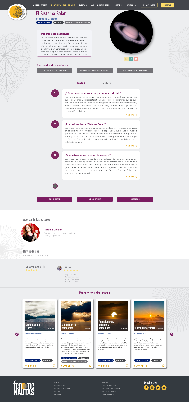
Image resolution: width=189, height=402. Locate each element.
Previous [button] (16, 333)
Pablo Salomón (67, 334)
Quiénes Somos (40, 5)
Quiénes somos (59, 385)
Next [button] (171, 333)
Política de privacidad (109, 391)
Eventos (83, 5)
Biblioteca (105, 382)
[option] (70, 274)
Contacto (131, 5)
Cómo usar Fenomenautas (111, 388)
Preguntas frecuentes (109, 385)
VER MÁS (130, 115)
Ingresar (167, 5)
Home (56, 382)
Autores (119, 5)
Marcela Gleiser (104, 334)
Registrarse (149, 5)
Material (107, 83)
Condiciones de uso (108, 394)
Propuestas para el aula (63, 5)
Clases (81, 83)
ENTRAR (29, 366)
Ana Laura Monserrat (33, 334)
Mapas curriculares (100, 5)
